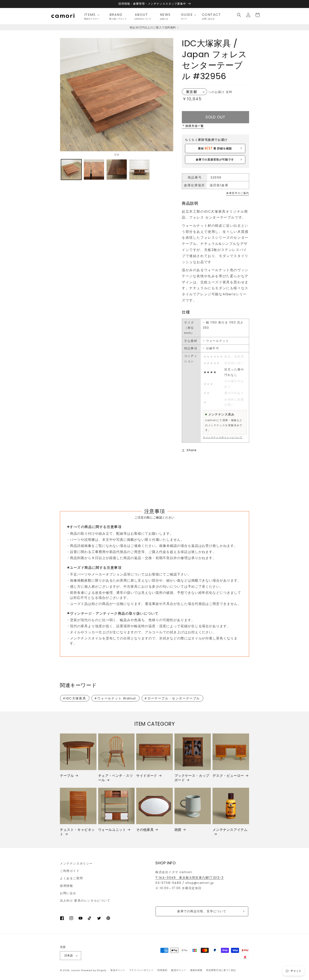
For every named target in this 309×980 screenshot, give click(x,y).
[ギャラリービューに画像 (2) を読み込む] (94, 169)
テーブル (67, 776)
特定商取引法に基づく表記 (221, 970)
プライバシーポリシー (141, 970)
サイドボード (146, 776)
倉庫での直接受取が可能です (215, 160)
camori (75, 970)
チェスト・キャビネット (77, 832)
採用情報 (66, 886)
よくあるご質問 (71, 878)
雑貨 (177, 830)
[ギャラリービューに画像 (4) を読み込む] (139, 169)
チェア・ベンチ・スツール (115, 778)
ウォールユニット (112, 830)
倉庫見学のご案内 (237, 193)
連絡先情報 (196, 970)
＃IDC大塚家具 (74, 698)
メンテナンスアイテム (230, 830)
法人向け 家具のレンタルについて (85, 900)
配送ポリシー (178, 970)
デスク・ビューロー (228, 776)
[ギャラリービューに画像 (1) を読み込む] (71, 169)
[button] (93, 15)
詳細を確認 (215, 148)
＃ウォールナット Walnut (115, 698)
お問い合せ (68, 893)
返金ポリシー (117, 970)
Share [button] (192, 450)
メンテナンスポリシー (76, 863)
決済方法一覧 (194, 126)
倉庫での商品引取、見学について (201, 911)
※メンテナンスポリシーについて (223, 437)
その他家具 (145, 830)
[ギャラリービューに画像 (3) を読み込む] (116, 169)
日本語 (68, 955)
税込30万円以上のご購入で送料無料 (153, 27)
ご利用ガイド (70, 871)
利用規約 (162, 970)
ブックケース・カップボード (191, 778)
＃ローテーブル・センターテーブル (172, 698)
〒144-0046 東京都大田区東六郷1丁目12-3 (189, 877)
